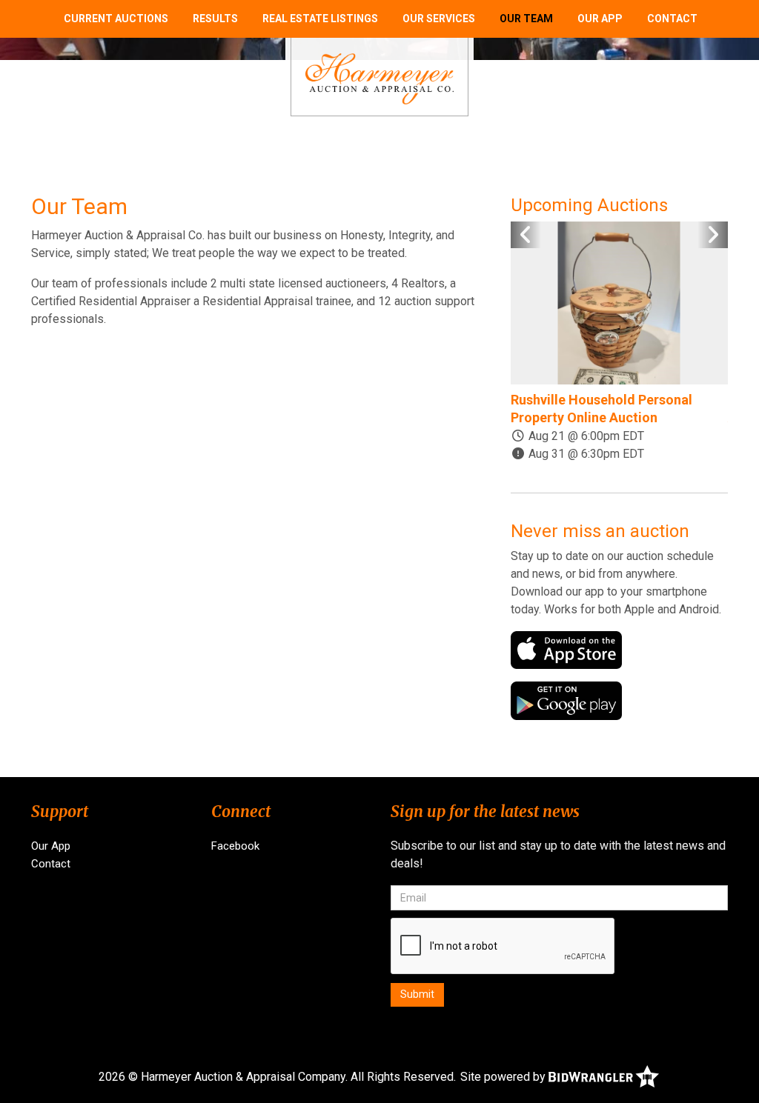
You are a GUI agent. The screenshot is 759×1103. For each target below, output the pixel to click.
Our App (600, 18)
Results (215, 18)
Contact (672, 18)
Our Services (438, 18)
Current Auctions (116, 18)
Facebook (235, 846)
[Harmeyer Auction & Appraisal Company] (379, 78)
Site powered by (504, 1077)
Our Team (526, 18)
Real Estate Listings (320, 18)
